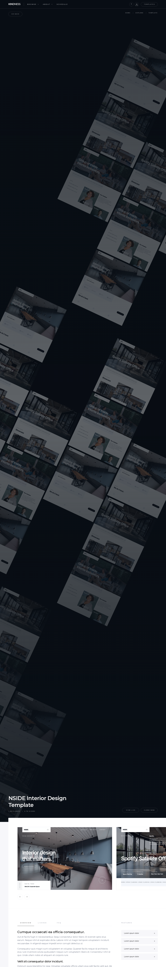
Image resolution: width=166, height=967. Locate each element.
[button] (33, 4)
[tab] (25, 924)
